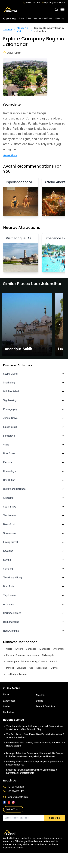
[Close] (62, 410)
